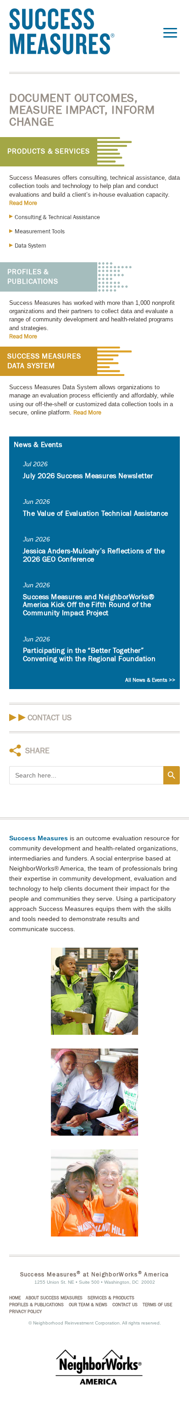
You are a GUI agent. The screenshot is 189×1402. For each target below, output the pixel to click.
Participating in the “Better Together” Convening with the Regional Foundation (89, 654)
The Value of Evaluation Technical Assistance (95, 513)
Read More (23, 203)
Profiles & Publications (32, 277)
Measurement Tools (40, 231)
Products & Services (48, 151)
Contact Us (50, 718)
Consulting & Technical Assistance (57, 217)
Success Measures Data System (44, 361)
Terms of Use (157, 1305)
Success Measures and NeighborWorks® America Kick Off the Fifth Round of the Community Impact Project (88, 605)
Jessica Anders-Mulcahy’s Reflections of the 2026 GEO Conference (94, 555)
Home (15, 1298)
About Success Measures (54, 1298)
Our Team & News (88, 1305)
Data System (30, 245)
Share (37, 751)
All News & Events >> (150, 680)
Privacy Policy (25, 1311)
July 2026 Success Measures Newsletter (88, 476)
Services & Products (111, 1298)
